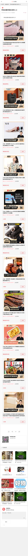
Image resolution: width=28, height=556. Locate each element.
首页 (3, 4)
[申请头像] (25, 509)
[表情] (24, 518)
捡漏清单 (7, 4)
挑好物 (14, 1)
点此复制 (17, 46)
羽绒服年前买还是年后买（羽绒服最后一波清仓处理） (7, 462)
